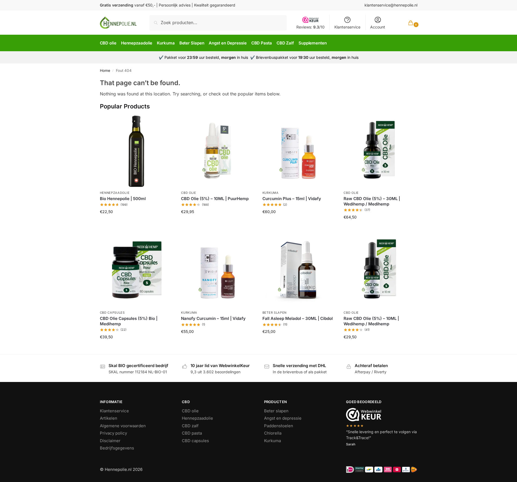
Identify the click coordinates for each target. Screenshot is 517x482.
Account (377, 27)
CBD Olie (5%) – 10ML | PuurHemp (215, 198)
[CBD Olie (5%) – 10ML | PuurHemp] (217, 151)
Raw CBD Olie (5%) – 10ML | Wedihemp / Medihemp (371, 321)
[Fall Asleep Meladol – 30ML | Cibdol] (299, 270)
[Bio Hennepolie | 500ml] (136, 151)
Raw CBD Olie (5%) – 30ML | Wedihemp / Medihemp (372, 201)
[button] (406, 22)
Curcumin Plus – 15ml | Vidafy (291, 198)
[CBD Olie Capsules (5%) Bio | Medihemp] (136, 270)
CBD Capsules (112, 312)
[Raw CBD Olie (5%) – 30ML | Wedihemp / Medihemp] (380, 151)
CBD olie (188, 193)
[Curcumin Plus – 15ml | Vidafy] (299, 151)
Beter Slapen (274, 312)
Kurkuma (270, 193)
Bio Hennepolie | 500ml (123, 198)
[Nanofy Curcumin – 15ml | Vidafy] (217, 270)
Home (105, 70)
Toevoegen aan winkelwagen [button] (136, 223)
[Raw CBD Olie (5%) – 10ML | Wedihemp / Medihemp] (380, 270)
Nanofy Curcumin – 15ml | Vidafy (213, 318)
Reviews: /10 (310, 27)
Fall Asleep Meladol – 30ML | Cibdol (297, 318)
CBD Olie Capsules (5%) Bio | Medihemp (128, 321)
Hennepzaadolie (115, 193)
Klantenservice (347, 27)
